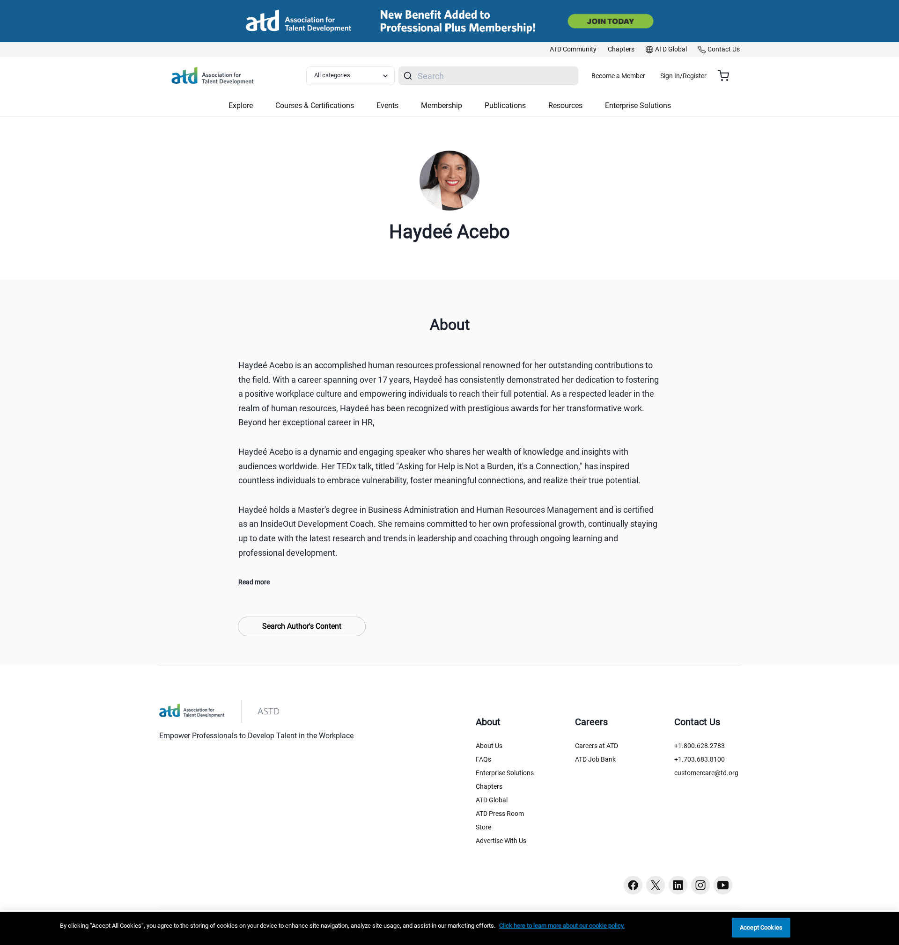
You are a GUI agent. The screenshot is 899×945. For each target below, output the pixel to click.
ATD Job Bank (595, 759)
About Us (489, 745)
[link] (573, 49)
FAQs (483, 759)
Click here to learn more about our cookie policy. (562, 925)
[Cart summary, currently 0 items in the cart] (727, 75)
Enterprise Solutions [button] (638, 105)
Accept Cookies (761, 927)
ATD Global (492, 800)
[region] (449, 928)
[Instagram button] (700, 885)
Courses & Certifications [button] (314, 105)
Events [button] (387, 105)
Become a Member (618, 76)
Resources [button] (565, 105)
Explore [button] (240, 105)
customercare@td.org (706, 773)
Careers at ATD (596, 745)
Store (483, 827)
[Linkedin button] (678, 885)
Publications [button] (505, 105)
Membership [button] (441, 105)
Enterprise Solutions (505, 773)
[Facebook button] (633, 885)
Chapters (489, 786)
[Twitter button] (655, 885)
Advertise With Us (501, 840)
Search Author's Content (301, 626)
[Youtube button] (723, 885)
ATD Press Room (500, 813)
